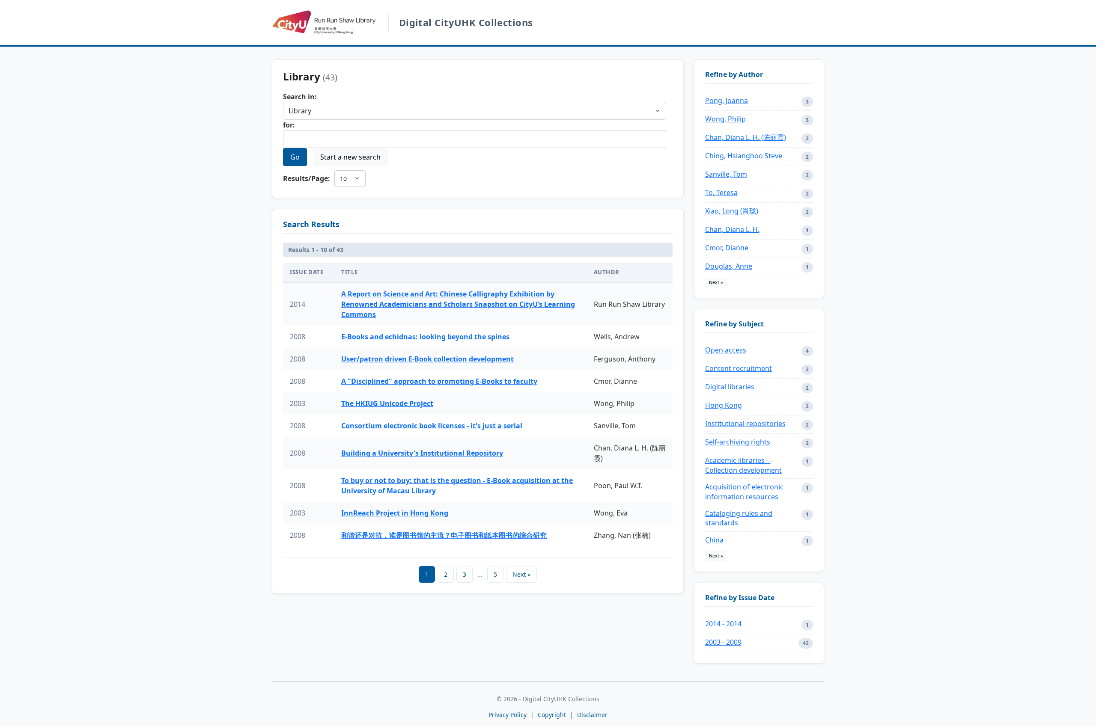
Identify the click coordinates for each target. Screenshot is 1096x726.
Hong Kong (723, 405)
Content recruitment (738, 368)
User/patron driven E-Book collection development (427, 359)
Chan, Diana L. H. (732, 229)
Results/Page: (306, 178)
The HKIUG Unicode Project (387, 403)
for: (289, 125)
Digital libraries (729, 386)
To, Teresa (721, 192)
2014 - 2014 (723, 623)
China (714, 540)
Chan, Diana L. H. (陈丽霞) (745, 137)
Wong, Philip (725, 119)
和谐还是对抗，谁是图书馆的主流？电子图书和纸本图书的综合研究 (444, 535)
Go (295, 157)
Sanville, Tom (726, 174)
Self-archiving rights (737, 442)
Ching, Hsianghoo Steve (743, 155)
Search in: (300, 96)
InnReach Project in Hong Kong (394, 513)
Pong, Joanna (726, 100)
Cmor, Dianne (726, 247)
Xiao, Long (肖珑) (731, 211)
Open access (725, 350)
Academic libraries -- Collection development (743, 465)
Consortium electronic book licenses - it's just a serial (431, 425)
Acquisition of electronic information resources (744, 491)
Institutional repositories (745, 423)
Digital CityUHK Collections (466, 22)
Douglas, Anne (728, 266)
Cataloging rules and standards (738, 518)
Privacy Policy (507, 715)
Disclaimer (592, 715)
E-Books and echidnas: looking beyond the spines (425, 336)
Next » (521, 574)
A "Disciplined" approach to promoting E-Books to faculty (439, 381)
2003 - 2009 (723, 642)
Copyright (553, 715)
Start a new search (350, 157)
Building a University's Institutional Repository (422, 453)
